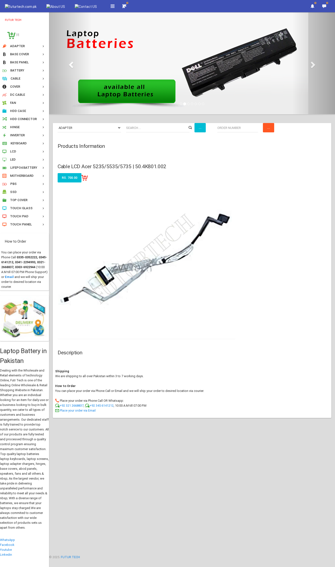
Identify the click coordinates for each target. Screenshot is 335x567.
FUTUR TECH (70, 557)
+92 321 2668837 (72, 405)
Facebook (7, 545)
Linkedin (6, 554)
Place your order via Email (78, 410)
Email (9, 277)
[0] (17, 34)
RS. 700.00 (69, 178)
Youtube (6, 550)
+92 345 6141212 (102, 405)
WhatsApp (7, 540)
